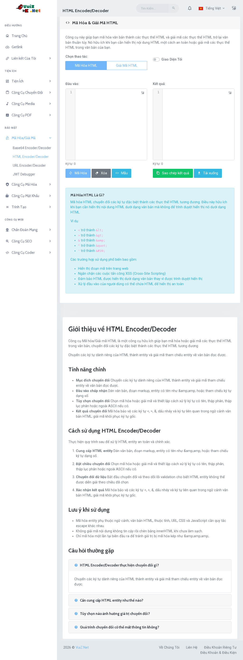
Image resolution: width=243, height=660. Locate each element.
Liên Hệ (191, 648)
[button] (190, 8)
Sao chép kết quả (175, 173)
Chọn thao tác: (76, 57)
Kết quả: (159, 84)
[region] (28, 338)
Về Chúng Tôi (169, 648)
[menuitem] (28, 36)
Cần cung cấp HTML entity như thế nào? (111, 601)
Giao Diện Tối (171, 59)
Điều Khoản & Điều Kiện (218, 653)
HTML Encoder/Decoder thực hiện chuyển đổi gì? (119, 565)
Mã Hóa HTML (86, 66)
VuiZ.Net (82, 648)
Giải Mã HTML (126, 66)
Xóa (103, 173)
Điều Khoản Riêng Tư (220, 648)
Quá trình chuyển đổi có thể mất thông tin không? (119, 627)
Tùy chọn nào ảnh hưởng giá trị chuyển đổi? (114, 614)
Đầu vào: (72, 84)
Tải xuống (210, 173)
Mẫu (124, 173)
